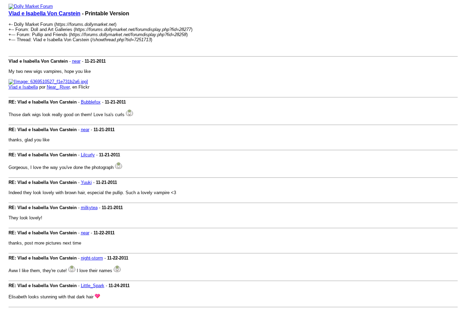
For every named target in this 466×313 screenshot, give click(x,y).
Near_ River (58, 87)
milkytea (89, 207)
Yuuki (86, 182)
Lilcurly (88, 154)
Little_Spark (92, 285)
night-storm (92, 258)
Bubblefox (91, 102)
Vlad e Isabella (23, 87)
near (76, 61)
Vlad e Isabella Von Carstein (45, 13)
